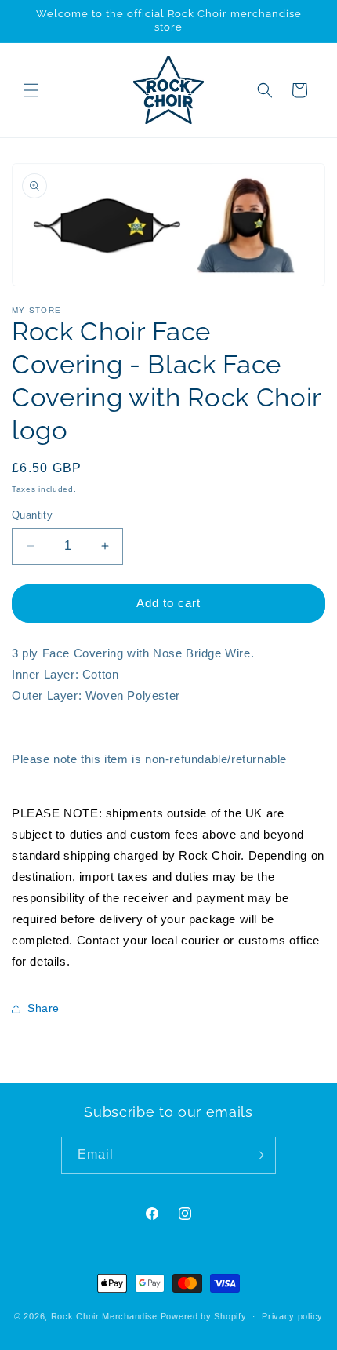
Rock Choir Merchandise (104, 1316)
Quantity (32, 515)
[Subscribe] (258, 1155)
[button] (31, 90)
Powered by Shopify (204, 1316)
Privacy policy (292, 1316)
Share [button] (43, 1008)
